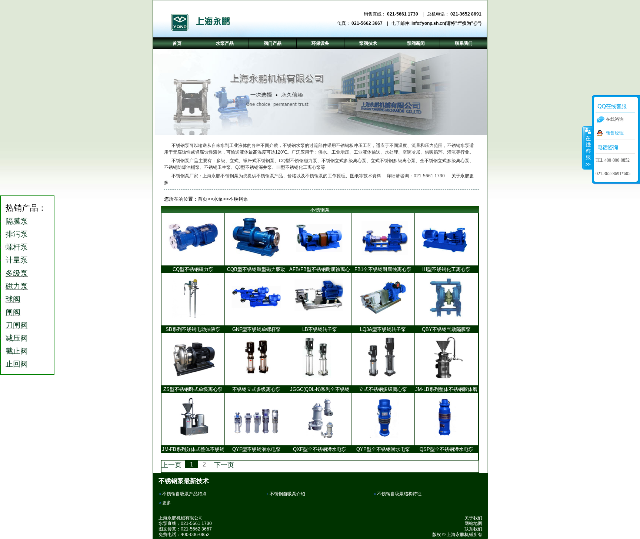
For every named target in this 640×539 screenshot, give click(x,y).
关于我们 (473, 518)
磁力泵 (17, 286)
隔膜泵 (17, 221)
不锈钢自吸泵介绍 (287, 494)
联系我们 (473, 529)
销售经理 (615, 132)
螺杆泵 (17, 247)
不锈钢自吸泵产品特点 (184, 494)
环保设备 (320, 43)
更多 (166, 502)
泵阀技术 (368, 43)
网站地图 (473, 523)
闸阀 (13, 312)
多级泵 (17, 273)
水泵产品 (225, 43)
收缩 (587, 148)
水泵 (218, 199)
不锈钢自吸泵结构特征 (399, 494)
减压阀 (17, 338)
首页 (202, 199)
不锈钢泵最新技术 (184, 481)
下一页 (224, 465)
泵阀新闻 (416, 43)
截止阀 (17, 351)
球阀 (13, 299)
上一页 (171, 465)
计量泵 (17, 260)
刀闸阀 (17, 325)
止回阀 (17, 364)
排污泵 (17, 234)
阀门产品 (272, 43)
